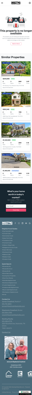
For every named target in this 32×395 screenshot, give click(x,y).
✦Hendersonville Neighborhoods (10, 287)
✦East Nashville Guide (7, 231)
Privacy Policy (15, 392)
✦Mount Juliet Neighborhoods (9, 289)
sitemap (4, 294)
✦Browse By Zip (6, 271)
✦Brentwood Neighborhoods (9, 282)
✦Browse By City (6, 266)
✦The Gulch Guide (6, 242)
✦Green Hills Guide (7, 249)
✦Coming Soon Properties (9, 275)
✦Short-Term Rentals (7, 278)
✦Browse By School (7, 268)
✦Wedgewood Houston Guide (9, 247)
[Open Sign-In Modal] (29, 3)
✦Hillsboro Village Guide (8, 245)
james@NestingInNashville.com (13, 306)
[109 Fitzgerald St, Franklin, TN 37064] (16, 130)
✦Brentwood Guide (7, 252)
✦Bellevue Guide (6, 254)
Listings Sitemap (6, 392)
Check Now (16, 210)
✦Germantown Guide (7, 235)
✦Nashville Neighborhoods (9, 280)
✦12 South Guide (6, 233)
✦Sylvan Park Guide (7, 238)
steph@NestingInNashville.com (13, 315)
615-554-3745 (7, 312)
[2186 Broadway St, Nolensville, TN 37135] (16, 160)
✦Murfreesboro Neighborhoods (10, 292)
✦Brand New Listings (7, 273)
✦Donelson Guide (6, 259)
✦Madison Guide (6, 256)
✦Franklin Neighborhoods (8, 285)
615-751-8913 (6, 304)
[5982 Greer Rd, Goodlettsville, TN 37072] (16, 99)
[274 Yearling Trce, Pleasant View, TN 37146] (16, 68)
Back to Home (16, 43)
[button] (2, 2)
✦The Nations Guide (7, 240)
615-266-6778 (7, 321)
